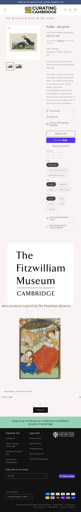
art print (52, 165)
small (51, 184)
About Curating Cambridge (12, 445)
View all (41, 410)
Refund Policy (35, 444)
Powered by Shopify (44, 505)
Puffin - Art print (47, 18)
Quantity (49, 151)
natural (52, 209)
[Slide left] (35, 403)
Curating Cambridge (29, 505)
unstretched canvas (57, 170)
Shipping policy (52, 507)
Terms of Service (36, 454)
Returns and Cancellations (11, 460)
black (61, 199)
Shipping (60, 41)
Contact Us (10, 438)
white (51, 204)
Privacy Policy (35, 438)
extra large (64, 190)
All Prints (32, 18)
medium (63, 184)
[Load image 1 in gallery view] (10, 66)
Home (8, 18)
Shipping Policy (36, 449)
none (51, 199)
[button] (4, 9)
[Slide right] (45, 403)
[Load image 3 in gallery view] (18, 66)
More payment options (60, 146)
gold (62, 204)
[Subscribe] (44, 476)
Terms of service (39, 507)
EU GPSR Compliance (39, 459)
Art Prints (19, 18)
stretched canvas (56, 175)
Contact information (68, 507)
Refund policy (58, 505)
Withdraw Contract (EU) (14, 452)
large (51, 190)
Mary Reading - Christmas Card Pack (18, 391)
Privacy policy (70, 505)
